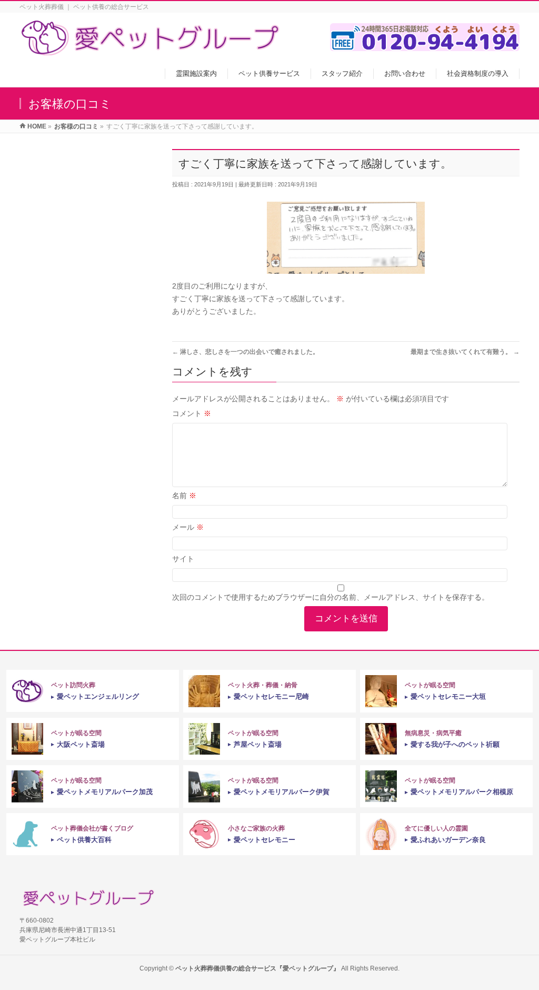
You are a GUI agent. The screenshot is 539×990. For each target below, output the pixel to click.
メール (188, 527)
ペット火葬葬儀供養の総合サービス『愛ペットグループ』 (257, 968)
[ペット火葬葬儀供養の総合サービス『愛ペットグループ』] (151, 50)
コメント (191, 413)
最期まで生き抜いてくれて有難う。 (465, 351)
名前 (184, 495)
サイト (183, 559)
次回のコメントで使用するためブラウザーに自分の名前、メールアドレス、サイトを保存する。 (330, 597)
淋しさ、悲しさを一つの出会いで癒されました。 (245, 351)
